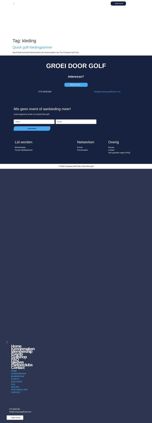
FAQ (13, 384)
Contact (17, 367)
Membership (18, 376)
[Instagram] (15, 399)
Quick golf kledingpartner (32, 47)
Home (14, 371)
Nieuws (15, 387)
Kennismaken (18, 374)
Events (15, 379)
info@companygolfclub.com (107, 91)
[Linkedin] (9, 399)
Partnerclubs (19, 390)
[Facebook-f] (21, 399)
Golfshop (16, 382)
